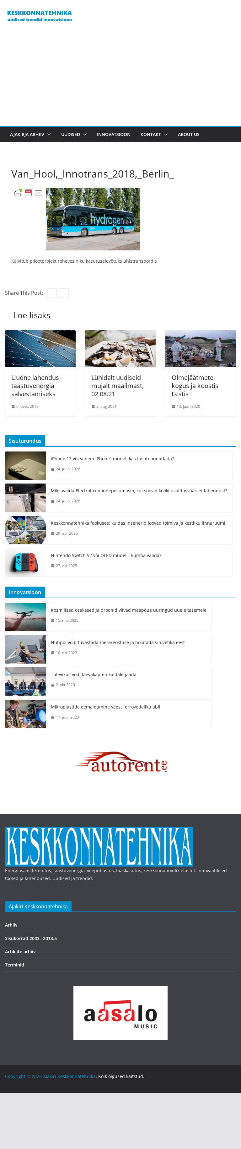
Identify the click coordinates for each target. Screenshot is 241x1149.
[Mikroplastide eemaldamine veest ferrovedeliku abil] (25, 714)
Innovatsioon (114, 134)
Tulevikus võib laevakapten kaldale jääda (94, 674)
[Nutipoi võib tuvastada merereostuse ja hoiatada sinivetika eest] (25, 649)
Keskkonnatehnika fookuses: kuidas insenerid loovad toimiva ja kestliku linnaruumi (138, 523)
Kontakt (151, 134)
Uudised (70, 134)
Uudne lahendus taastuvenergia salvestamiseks (35, 385)
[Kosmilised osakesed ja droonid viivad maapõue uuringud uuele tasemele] (25, 617)
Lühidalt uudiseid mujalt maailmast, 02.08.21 (117, 385)
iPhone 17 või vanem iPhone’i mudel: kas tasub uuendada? (112, 459)
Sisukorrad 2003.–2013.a (31, 938)
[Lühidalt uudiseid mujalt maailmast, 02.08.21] (120, 334)
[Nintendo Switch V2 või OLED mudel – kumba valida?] (25, 562)
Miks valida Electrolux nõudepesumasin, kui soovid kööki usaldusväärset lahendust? (139, 491)
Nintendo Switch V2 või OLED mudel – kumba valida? (106, 555)
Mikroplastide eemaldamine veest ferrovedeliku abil (105, 707)
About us (189, 134)
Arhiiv (11, 925)
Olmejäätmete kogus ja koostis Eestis (195, 385)
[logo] (99, 831)
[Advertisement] (120, 79)
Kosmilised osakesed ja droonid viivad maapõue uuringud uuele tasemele (128, 610)
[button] (47, 134)
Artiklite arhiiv (20, 952)
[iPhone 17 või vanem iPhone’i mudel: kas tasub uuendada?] (25, 465)
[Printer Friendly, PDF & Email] (28, 192)
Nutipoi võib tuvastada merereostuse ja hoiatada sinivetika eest (118, 642)
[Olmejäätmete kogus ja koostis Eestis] (200, 334)
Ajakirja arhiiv (27, 134)
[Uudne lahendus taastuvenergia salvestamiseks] (40, 334)
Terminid (14, 965)
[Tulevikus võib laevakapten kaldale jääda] (25, 681)
